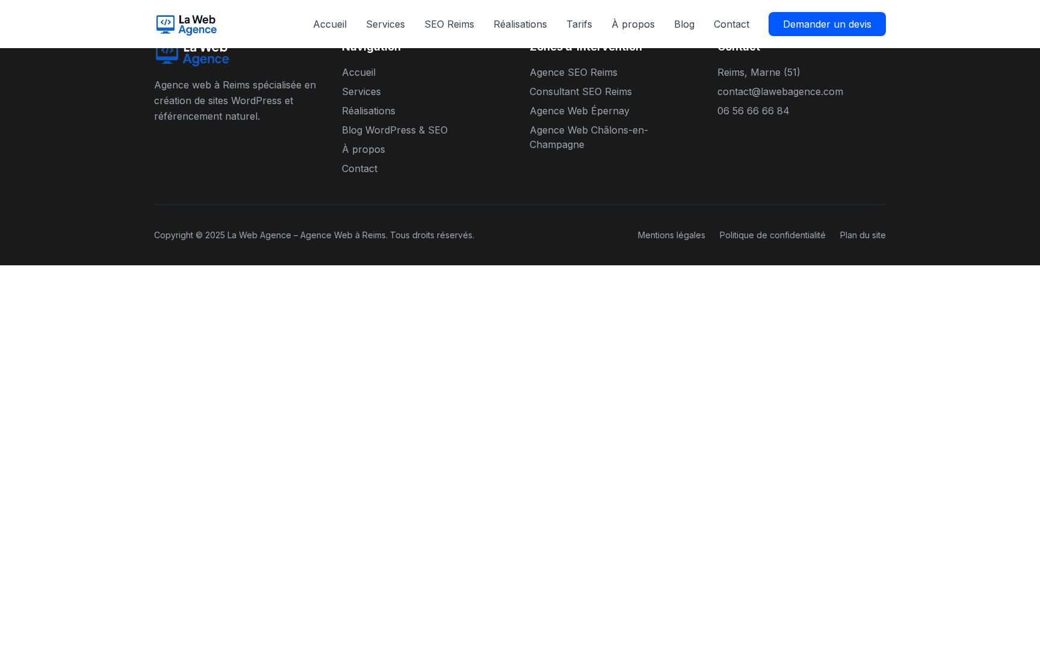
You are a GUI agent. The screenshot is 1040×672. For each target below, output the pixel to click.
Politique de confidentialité (773, 235)
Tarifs (579, 24)
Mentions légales (671, 235)
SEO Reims (449, 24)
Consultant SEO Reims (581, 91)
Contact (731, 24)
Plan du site (863, 235)
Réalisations (520, 24)
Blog (684, 24)
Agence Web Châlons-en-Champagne (589, 137)
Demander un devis (827, 24)
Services (385, 24)
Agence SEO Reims (574, 72)
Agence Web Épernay (580, 111)
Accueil (330, 24)
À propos (633, 24)
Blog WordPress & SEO (395, 130)
